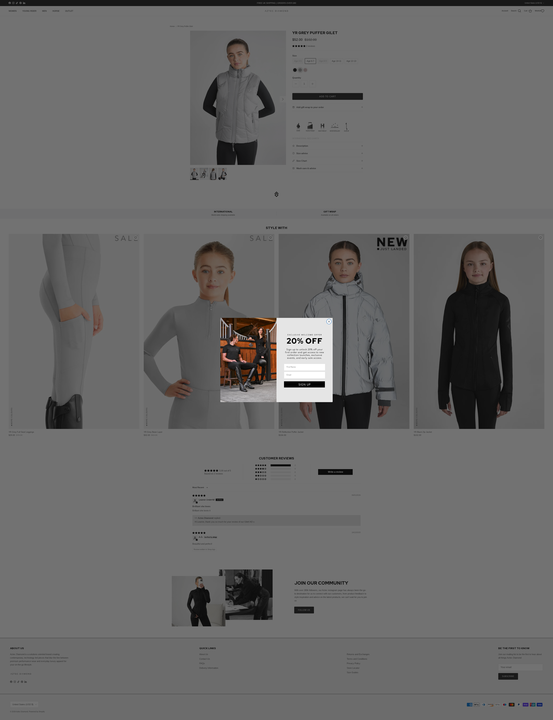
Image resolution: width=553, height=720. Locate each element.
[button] (305, 384)
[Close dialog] (329, 321)
